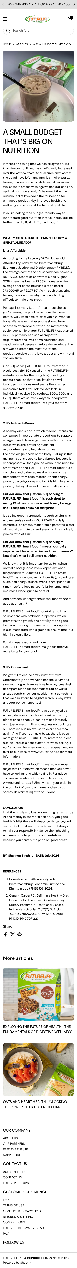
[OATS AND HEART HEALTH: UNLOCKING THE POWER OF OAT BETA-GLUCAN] (38, 1069)
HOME (7, 44)
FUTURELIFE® (12, 1258)
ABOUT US (10, 1138)
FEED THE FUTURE (15, 1149)
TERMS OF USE (13, 1205)
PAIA (6, 1234)
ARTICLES (22, 44)
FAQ (6, 1200)
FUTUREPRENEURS (16, 1183)
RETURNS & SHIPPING (18, 1217)
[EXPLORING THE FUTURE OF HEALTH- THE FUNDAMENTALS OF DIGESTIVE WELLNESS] (38, 994)
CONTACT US (12, 1177)
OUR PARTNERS (14, 1144)
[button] (70, 19)
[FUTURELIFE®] (37, 19)
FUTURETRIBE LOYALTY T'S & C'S (25, 1228)
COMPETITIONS (14, 1222)
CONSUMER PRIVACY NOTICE (23, 1211)
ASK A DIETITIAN (14, 1172)
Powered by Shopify (17, 1263)
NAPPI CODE (12, 1155)
